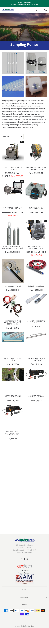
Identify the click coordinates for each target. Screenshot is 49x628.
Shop (24, 590)
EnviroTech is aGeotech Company (24, 571)
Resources (24, 597)
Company (24, 604)
